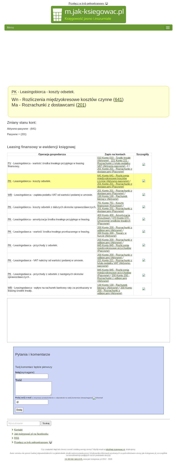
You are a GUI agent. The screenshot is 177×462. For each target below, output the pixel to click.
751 (110, 204)
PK (14, 92)
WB (10, 194)
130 (112, 197)
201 (81, 104)
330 (112, 234)
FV (9, 163)
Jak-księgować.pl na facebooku (31, 433)
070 (113, 221)
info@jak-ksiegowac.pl (115, 449)
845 (114, 248)
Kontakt (18, 429)
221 (113, 163)
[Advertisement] (88, 58)
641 (118, 99)
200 (114, 229)
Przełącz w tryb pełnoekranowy (87, 3)
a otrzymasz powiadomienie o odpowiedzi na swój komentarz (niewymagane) (54, 398)
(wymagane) (24, 372)
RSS (16, 438)
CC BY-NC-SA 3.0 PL (74, 459)
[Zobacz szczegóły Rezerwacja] (142, 165)
